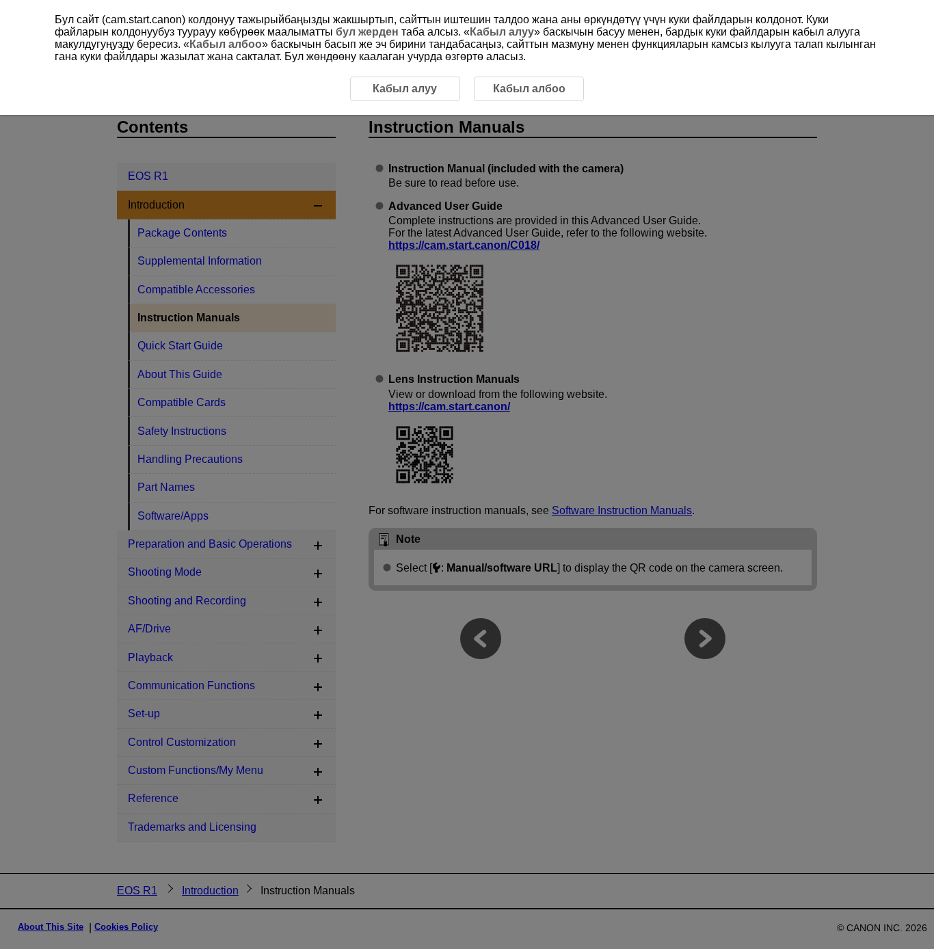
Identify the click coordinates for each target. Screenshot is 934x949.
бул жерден (367, 32)
